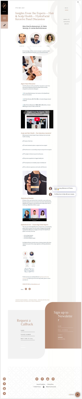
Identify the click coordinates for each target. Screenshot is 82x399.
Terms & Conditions (41, 384)
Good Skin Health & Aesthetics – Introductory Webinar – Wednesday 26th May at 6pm (32, 299)
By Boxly (72, 394)
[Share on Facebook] (26, 288)
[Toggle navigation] (4, 18)
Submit (23, 345)
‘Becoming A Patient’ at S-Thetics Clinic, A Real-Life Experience (27, 301)
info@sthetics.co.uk (35, 284)
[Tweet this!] (29, 288)
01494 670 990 (26, 284)
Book (4, 11)
